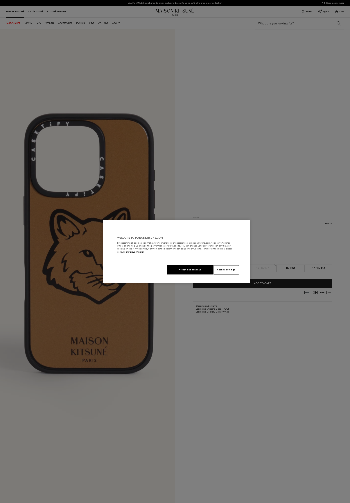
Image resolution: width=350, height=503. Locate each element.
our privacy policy (135, 251)
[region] (176, 251)
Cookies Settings (226, 269)
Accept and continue (190, 269)
